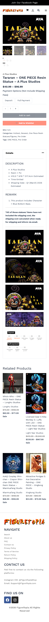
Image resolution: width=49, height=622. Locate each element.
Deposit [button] (8, 100)
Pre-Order (22, 140)
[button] (38, 10)
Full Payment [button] (24, 100)
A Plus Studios (10, 74)
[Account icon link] (33, 10)
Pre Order (22, 136)
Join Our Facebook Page (24, 2)
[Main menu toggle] (45, 10)
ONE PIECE (12, 140)
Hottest (16, 133)
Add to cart (24, 115)
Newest (24, 133)
